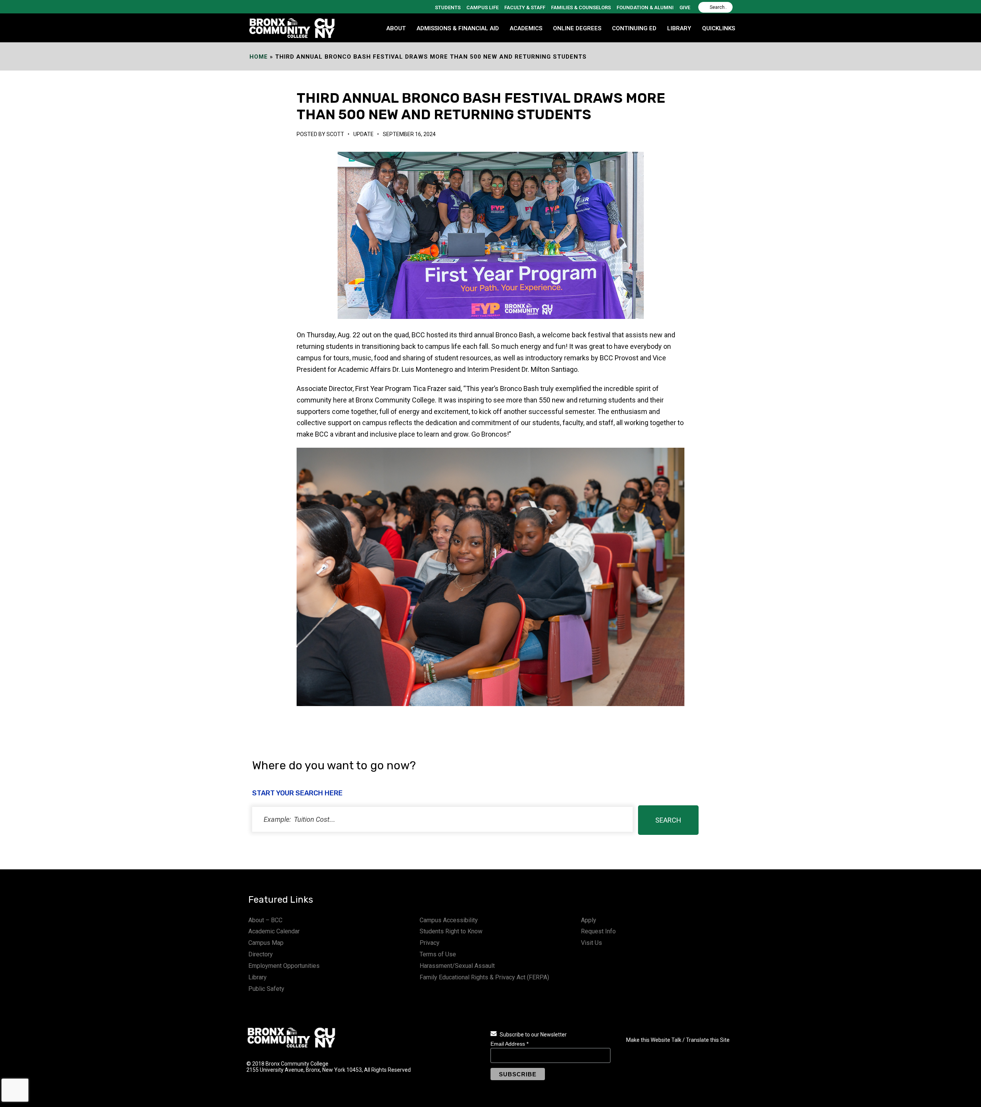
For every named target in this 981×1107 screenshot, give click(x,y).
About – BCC (265, 920)
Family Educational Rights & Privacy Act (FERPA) (484, 977)
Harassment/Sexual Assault (457, 965)
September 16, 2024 (409, 134)
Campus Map (266, 942)
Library (257, 977)
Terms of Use (438, 954)
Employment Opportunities (284, 965)
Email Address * (509, 1044)
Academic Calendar (274, 931)
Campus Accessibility (449, 920)
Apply (588, 920)
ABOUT (396, 28)
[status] (442, 819)
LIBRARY (679, 28)
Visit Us (591, 942)
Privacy (430, 942)
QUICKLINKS (718, 28)
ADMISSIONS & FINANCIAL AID (458, 28)
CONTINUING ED (634, 28)
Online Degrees (577, 28)
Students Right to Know (451, 931)
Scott (335, 134)
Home (258, 56)
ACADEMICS (526, 28)
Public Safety (266, 988)
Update (363, 134)
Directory (260, 954)
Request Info (598, 931)
